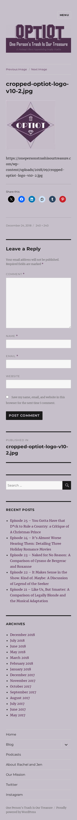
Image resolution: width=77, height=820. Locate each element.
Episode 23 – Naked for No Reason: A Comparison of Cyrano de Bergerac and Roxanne (40, 561)
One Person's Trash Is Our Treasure (29, 808)
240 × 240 (42, 225)
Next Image (39, 69)
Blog (10, 744)
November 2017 (22, 681)
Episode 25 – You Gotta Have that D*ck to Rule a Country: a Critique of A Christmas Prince (39, 526)
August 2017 (20, 698)
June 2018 (18, 646)
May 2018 (17, 652)
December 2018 (22, 635)
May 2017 (17, 715)
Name (12, 336)
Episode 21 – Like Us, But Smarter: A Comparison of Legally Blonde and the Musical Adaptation (39, 595)
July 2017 (17, 704)
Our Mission (15, 775)
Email (12, 356)
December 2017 (22, 675)
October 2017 (20, 686)
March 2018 (19, 658)
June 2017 (18, 709)
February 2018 (21, 663)
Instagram (14, 795)
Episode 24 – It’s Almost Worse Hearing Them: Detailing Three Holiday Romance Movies (35, 543)
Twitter (11, 785)
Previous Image (16, 69)
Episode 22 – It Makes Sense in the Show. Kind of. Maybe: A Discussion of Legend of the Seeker (39, 578)
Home (11, 734)
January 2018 (20, 669)
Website (13, 376)
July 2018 (17, 640)
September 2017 (23, 692)
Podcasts (13, 754)
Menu (64, 15)
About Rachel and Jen (24, 765)
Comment (15, 274)
